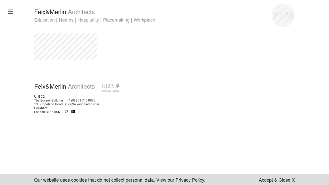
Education (44, 19)
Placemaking (116, 19)
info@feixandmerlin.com (82, 104)
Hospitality (88, 19)
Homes (66, 19)
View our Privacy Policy (180, 179)
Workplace (144, 19)
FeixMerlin (64, 11)
